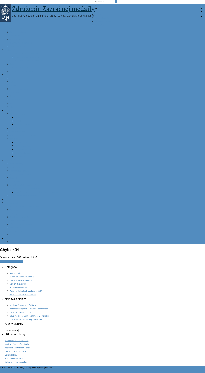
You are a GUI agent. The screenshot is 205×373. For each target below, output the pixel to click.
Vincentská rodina (12, 203)
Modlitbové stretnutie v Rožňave (22, 305)
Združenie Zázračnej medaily (53, 9)
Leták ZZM (14, 92)
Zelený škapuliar (16, 128)
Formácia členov (16, 35)
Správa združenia (16, 39)
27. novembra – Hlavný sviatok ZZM (24, 188)
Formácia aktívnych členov (20, 280)
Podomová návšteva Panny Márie (23, 53)
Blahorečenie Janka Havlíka (16, 340)
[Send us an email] (204, 6)
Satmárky (13, 213)
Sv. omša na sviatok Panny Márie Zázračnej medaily (36, 192)
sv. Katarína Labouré (23, 142)
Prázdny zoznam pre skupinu (26, 57)
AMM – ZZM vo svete (18, 46)
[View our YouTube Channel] (204, 11)
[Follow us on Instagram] (204, 14)
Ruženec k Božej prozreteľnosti (22, 135)
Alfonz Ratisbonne (22, 153)
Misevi (12, 235)
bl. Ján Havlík (20, 156)
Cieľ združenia (15, 28)
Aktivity (8, 75)
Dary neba (9, 110)
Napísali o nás (15, 103)
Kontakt (8, 238)
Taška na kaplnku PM (18, 67)
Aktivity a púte (15, 273)
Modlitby (8, 160)
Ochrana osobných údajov (16, 362)
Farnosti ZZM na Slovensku (21, 71)
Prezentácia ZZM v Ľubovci (21, 312)
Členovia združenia (17, 32)
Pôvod (17, 117)
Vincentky (13, 210)
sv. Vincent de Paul (22, 146)
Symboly (18, 121)
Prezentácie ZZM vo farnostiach (22, 294)
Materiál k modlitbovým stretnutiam (24, 185)
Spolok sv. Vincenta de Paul (21, 217)
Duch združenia (101, 25)
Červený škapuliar (17, 132)
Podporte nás (15, 242)
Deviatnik (13, 178)
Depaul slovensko (17, 231)
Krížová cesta (15, 181)
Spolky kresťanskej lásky (19, 220)
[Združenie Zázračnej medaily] (6, 13)
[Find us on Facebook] (204, 9)
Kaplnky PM (10, 50)
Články (12, 78)
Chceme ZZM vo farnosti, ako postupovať (26, 60)
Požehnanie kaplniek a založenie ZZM (25, 291)
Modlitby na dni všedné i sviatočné (23, 196)
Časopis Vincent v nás (18, 89)
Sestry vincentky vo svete (15, 351)
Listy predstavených (17, 284)
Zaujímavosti (14, 99)
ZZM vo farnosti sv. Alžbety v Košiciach (25, 319)
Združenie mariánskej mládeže (22, 224)
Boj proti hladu (11, 355)
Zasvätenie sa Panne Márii (20, 171)
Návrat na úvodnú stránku (11, 261)
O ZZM (98, 14)
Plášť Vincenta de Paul (14, 358)
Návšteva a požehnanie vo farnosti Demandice (29, 316)
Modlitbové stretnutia (18, 287)
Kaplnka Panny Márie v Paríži (17, 348)
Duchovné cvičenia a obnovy (21, 277)
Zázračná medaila (17, 114)
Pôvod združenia (102, 18)
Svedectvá (13, 64)
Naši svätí (13, 139)
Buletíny (12, 96)
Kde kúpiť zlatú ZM (22, 124)
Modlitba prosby (16, 164)
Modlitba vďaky (15, 167)
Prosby (8, 199)
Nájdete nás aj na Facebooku (17, 344)
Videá (11, 107)
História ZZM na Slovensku (20, 43)
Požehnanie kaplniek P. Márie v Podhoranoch (28, 309)
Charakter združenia (103, 21)
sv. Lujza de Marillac (22, 149)
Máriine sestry (15, 228)
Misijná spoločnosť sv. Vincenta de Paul (26, 206)
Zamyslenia (14, 85)
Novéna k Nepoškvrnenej (20, 174)
